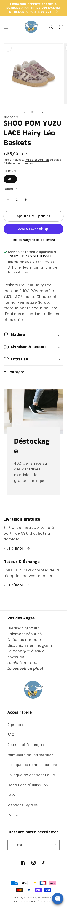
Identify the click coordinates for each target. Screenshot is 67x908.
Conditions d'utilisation (27, 785)
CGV (11, 795)
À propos (15, 725)
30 (10, 179)
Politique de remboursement (32, 765)
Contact (14, 815)
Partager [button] (16, 372)
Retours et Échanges (25, 745)
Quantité (11, 189)
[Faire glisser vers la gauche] (24, 112)
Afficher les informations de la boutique (33, 269)
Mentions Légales (22, 805)
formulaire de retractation (30, 755)
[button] (6, 27)
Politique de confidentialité (31, 775)
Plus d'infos (14, 548)
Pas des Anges (32, 897)
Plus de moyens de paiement (33, 240)
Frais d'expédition (37, 159)
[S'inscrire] (54, 845)
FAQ (10, 734)
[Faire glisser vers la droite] (43, 112)
